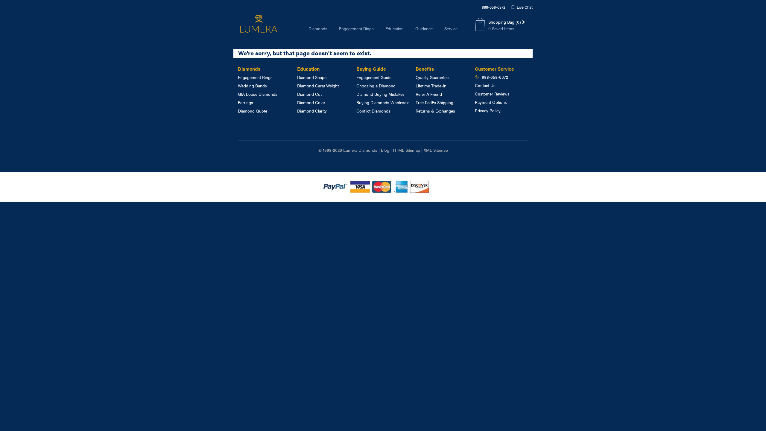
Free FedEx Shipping (434, 102)
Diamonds (317, 28)
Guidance (424, 28)
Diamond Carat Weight (318, 86)
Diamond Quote (252, 111)
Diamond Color (311, 102)
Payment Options (491, 102)
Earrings (245, 102)
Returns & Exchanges (435, 111)
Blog (385, 150)
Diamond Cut (309, 94)
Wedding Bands (252, 86)
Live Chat (525, 7)
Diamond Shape (311, 77)
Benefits (425, 68)
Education (394, 28)
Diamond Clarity (312, 111)
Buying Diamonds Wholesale (382, 102)
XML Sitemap (436, 150)
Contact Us (485, 85)
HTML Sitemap (406, 150)
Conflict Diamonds (373, 111)
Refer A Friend (429, 94)
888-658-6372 (493, 7)
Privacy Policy (488, 110)
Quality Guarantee (432, 77)
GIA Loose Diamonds (257, 94)
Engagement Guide (373, 77)
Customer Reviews (492, 94)
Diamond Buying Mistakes (380, 94)
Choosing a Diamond (376, 86)
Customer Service (494, 68)
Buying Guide (371, 68)
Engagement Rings (356, 28)
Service (451, 28)
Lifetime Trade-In (431, 86)
